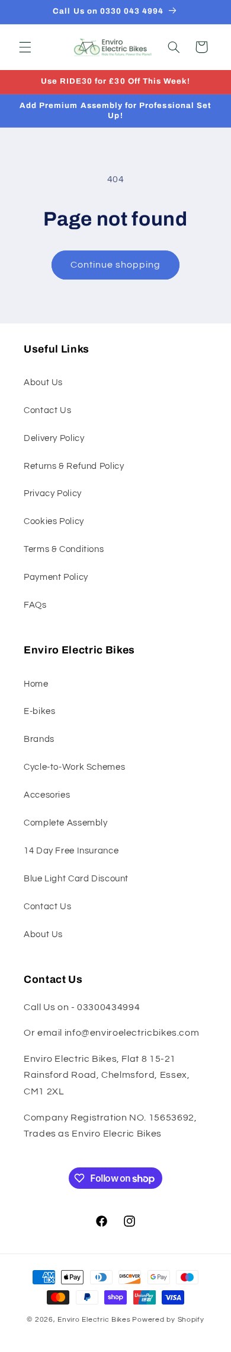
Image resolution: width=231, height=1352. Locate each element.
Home (36, 684)
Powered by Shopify (168, 1319)
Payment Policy (56, 577)
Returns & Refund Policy (74, 466)
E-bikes (39, 711)
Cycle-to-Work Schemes (74, 767)
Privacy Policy (53, 493)
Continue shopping (115, 264)
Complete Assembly (66, 822)
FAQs (35, 605)
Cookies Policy (54, 521)
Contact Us (47, 410)
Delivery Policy (54, 438)
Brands (39, 739)
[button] (24, 47)
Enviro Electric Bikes (93, 1319)
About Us (43, 382)
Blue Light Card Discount (76, 878)
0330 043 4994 (132, 11)
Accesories (47, 795)
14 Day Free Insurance (71, 850)
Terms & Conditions (64, 549)
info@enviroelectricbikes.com (132, 1032)
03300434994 (108, 1007)
